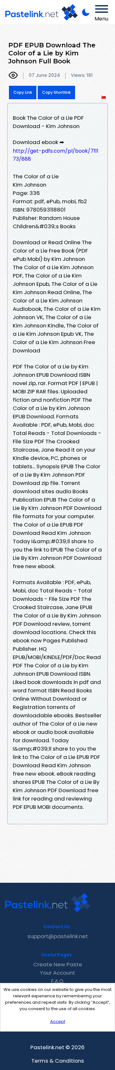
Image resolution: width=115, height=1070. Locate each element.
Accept (57, 1021)
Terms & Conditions (57, 1061)
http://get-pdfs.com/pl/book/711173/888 (55, 155)
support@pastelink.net (57, 936)
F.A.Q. (57, 981)
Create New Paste (57, 964)
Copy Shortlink (56, 92)
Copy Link (22, 92)
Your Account (57, 973)
